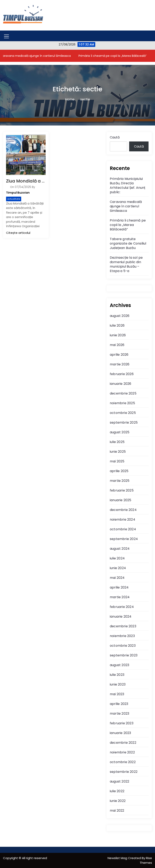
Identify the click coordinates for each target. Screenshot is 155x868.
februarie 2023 (121, 723)
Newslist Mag (118, 858)
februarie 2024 (122, 606)
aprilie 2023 (119, 703)
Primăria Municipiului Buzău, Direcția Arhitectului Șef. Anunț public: (128, 185)
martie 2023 (119, 713)
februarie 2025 (122, 490)
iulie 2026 (117, 325)
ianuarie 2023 (120, 733)
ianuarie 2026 (120, 383)
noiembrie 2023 (122, 636)
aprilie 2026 (119, 354)
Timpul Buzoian (18, 193)
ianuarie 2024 (121, 616)
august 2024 (120, 548)
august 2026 (119, 315)
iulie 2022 (117, 791)
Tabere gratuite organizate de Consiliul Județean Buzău (128, 243)
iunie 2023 (118, 684)
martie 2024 (120, 597)
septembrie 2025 (124, 422)
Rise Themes (146, 860)
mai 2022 (117, 810)
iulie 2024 (117, 558)
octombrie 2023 (123, 645)
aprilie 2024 (119, 587)
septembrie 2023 (123, 655)
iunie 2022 (118, 800)
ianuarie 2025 (120, 500)
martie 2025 (119, 480)
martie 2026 (119, 364)
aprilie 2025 (119, 471)
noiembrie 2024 (122, 519)
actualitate (13, 198)
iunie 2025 (118, 451)
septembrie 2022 (123, 771)
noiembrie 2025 (122, 403)
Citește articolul (18, 233)
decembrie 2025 (123, 393)
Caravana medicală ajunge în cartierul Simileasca (126, 206)
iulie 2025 (117, 442)
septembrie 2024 (124, 539)
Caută (115, 137)
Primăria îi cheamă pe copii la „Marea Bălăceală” (103, 56)
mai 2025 (117, 461)
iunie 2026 (118, 335)
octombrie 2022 (123, 762)
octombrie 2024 (123, 529)
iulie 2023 (117, 674)
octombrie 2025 (123, 412)
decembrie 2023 (123, 626)
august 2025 (119, 432)
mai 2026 (117, 345)
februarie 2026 (122, 374)
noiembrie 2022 (122, 752)
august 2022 (119, 781)
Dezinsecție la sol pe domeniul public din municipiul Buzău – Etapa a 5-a (126, 264)
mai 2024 (117, 577)
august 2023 (119, 665)
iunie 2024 (118, 568)
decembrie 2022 (123, 742)
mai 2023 (117, 694)
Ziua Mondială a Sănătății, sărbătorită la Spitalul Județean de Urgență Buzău (26, 181)
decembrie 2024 (123, 509)
